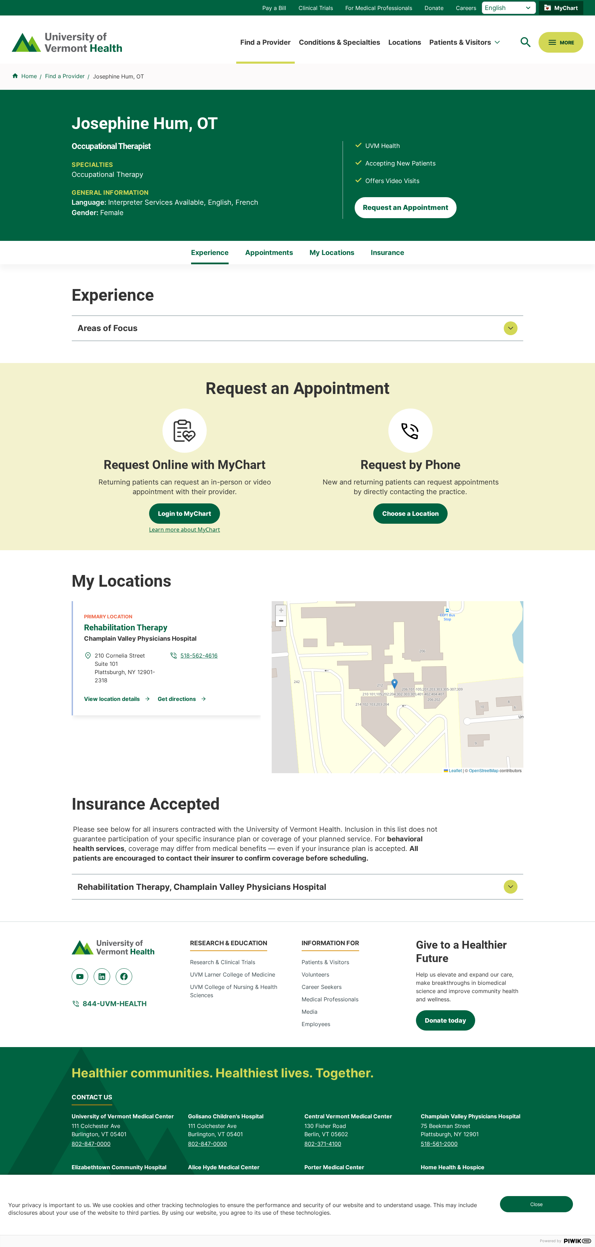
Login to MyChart (184, 513)
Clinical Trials (316, 7)
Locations (404, 42)
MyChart (566, 7)
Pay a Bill (274, 7)
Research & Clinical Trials (222, 962)
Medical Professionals (330, 999)
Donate (434, 7)
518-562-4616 (199, 655)
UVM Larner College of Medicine (232, 974)
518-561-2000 (439, 1143)
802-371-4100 (322, 1143)
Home (29, 76)
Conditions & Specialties (339, 42)
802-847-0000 (91, 1143)
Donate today (445, 1020)
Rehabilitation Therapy (125, 627)
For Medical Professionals (378, 7)
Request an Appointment (405, 207)
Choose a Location (410, 513)
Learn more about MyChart (184, 529)
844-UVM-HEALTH (115, 1004)
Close (536, 1204)
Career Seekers (322, 986)
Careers (466, 7)
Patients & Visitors (460, 42)
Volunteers (315, 974)
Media (309, 1011)
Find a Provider (265, 42)
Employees (316, 1024)
